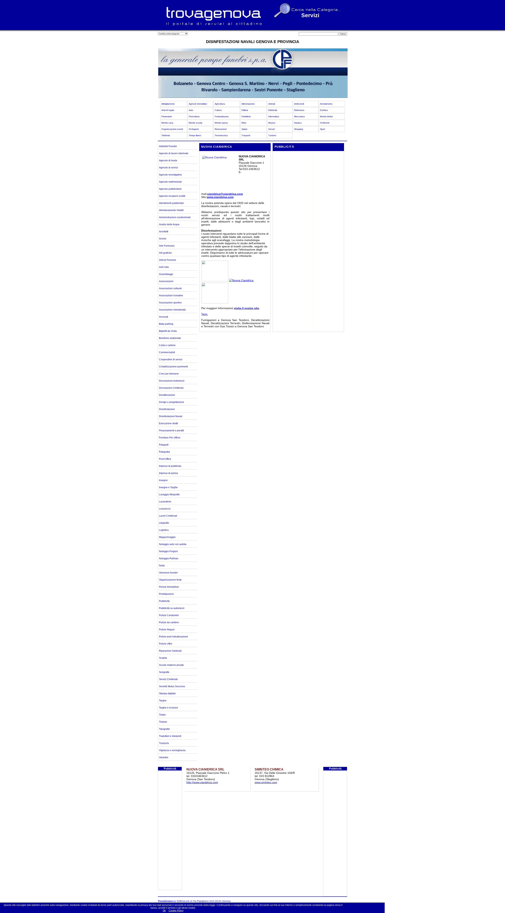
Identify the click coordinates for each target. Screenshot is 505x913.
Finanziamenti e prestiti (171, 430)
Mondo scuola (195, 123)
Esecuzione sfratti (168, 423)
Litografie (164, 523)
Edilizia (244, 110)
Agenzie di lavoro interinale (173, 153)
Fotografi (163, 444)
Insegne (163, 480)
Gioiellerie (246, 116)
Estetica (324, 110)
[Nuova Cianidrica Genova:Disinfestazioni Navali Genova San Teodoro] (215, 302)
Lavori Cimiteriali (168, 515)
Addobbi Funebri (168, 146)
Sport (322, 129)
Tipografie (164, 729)
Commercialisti (167, 352)
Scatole (163, 658)
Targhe (162, 700)
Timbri (162, 714)
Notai (162, 565)
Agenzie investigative (170, 174)
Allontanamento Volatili (171, 210)
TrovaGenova (165, 901)
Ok (164, 910)
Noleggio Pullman (168, 558)
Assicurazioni (166, 281)
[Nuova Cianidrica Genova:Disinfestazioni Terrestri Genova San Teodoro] (241, 280)
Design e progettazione (171, 402)
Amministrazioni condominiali (175, 217)
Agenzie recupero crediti (172, 196)
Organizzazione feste (170, 579)
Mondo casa (167, 123)
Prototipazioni (166, 594)
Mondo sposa (221, 123)
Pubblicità (164, 601)
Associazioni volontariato (172, 309)
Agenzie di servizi (168, 167)
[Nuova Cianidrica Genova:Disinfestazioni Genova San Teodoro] (215, 280)
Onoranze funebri (168, 572)
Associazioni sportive (170, 302)
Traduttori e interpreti (170, 736)
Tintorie (163, 722)
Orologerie (194, 129)
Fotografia (164, 451)
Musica (271, 123)
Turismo (272, 135)
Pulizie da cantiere (169, 622)
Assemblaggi (166, 274)
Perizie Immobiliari (169, 587)
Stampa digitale (167, 693)
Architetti (163, 231)
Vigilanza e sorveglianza (172, 750)
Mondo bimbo (326, 116)
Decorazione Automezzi (171, 380)
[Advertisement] (308, 179)
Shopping (298, 129)
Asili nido (164, 267)
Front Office (165, 459)
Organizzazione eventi (172, 129)
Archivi (162, 238)
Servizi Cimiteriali (168, 679)
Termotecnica (221, 135)
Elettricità (272, 110)
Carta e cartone (167, 345)
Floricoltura (194, 116)
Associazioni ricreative (171, 295)
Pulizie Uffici (165, 643)
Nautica (297, 123)
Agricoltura (220, 104)
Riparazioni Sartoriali (170, 650)
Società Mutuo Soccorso (172, 686)
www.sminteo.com (266, 782)
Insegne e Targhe (168, 487)
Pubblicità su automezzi (171, 608)
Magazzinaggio (167, 537)
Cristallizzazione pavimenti (173, 366)
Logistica (164, 530)
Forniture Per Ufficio (169, 437)
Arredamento (326, 104)
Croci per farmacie (169, 373)
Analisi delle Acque (169, 224)
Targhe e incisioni (168, 707)
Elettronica (299, 110)
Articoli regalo (167, 110)
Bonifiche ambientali (170, 338)
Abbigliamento (168, 104)
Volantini (163, 757)
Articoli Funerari (167, 260)
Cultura (218, 110)
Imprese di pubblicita (170, 466)
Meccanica (299, 116)
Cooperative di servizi (170, 359)
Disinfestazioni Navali (170, 416)
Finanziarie (166, 116)
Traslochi (164, 743)
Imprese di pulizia (168, 473)
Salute (244, 129)
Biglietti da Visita (168, 331)
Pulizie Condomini (169, 615)
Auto (191, 110)
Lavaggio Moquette (169, 494)
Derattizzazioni (167, 395)
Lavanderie (165, 501)
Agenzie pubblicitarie (170, 189)
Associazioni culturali (170, 288)
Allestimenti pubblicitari (171, 203)
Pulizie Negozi (167, 629)
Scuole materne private (171, 665)
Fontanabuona (221, 116)
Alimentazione (248, 104)
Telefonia (165, 135)
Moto (243, 123)
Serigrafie (164, 672)
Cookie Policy (176, 910)
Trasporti (245, 135)
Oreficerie (324, 123)
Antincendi (299, 104)
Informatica (273, 116)
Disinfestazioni (167, 409)
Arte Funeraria (166, 245)
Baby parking (166, 324)
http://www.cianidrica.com (202, 782)
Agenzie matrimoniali (170, 181)
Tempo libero (195, 135)
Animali (271, 104)
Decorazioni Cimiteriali (171, 388)
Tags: (204, 314)
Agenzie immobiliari (198, 104)
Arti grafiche (165, 252)
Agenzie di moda (168, 160)
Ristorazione (221, 129)
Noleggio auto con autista (172, 544)
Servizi (271, 129)
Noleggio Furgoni (168, 551)
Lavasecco (165, 508)
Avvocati (163, 316)
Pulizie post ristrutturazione (173, 636)
